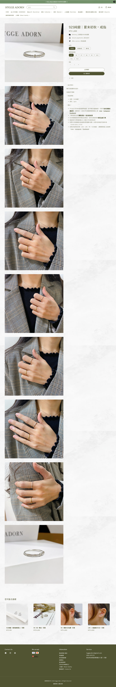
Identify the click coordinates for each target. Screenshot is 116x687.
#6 (76, 55)
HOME (7, 12)
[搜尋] (54, 7)
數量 (70, 62)
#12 (77, 58)
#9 (91, 55)
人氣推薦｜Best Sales (70, 12)
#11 (72, 58)
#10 (97, 55)
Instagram (106, 111)
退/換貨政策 (89, 115)
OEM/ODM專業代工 (64, 664)
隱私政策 (60, 683)
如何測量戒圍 (62, 657)
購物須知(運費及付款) (91, 12)
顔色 (70, 45)
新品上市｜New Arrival (33, 12)
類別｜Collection (45, 12)
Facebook (73, 113)
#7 (81, 55)
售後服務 (61, 655)
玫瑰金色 (79, 48)
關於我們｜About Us (104, 12)
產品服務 (80, 12)
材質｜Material (58, 12)
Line (100, 111)
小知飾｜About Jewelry (22, 15)
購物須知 (81, 115)
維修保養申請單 (10, 15)
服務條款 (55, 683)
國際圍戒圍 (72, 52)
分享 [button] (72, 78)
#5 (71, 55)
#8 (86, 55)
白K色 (72, 48)
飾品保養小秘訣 (63, 653)
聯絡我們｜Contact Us (65, 669)
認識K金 (61, 660)
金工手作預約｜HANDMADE (18, 12)
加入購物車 (86, 73)
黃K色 (87, 48)
